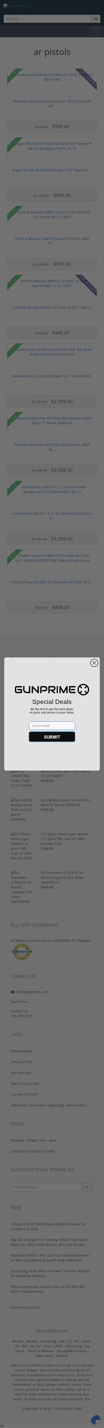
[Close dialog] (94, 663)
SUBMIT (52, 736)
